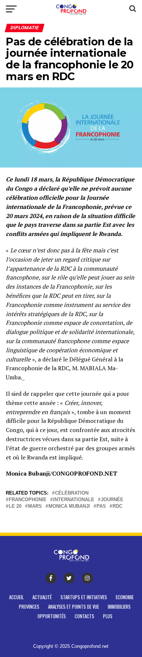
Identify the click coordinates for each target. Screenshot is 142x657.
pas (101, 506)
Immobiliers (119, 606)
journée (112, 500)
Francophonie (28, 500)
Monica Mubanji (69, 506)
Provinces (29, 606)
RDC (117, 506)
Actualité (42, 597)
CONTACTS (84, 616)
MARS (35, 506)
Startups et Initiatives (83, 597)
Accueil (16, 597)
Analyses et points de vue (73, 606)
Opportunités (52, 616)
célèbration (71, 493)
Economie (125, 597)
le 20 (15, 506)
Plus (108, 616)
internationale (73, 500)
